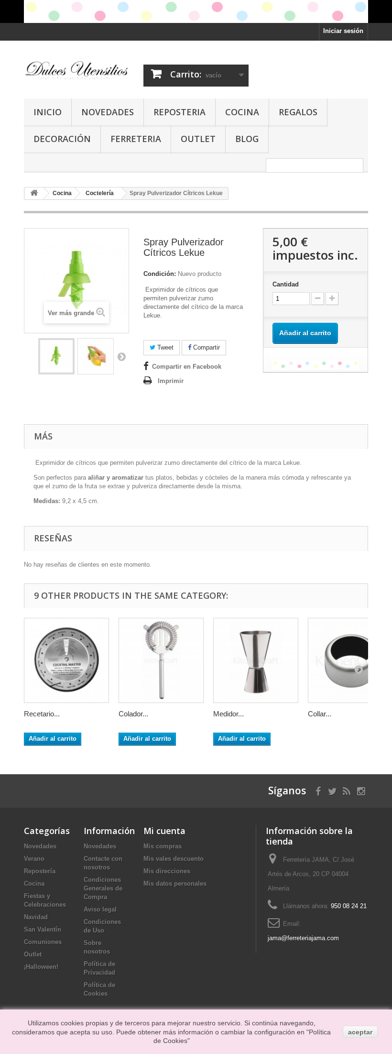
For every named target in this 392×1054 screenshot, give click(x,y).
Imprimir (171, 380)
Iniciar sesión (343, 30)
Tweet (164, 347)
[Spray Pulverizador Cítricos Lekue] (56, 356)
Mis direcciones (166, 871)
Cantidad (285, 284)
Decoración (62, 138)
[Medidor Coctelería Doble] (255, 660)
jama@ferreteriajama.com (303, 938)
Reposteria (179, 112)
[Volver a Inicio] (34, 193)
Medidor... (228, 714)
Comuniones (43, 941)
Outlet (198, 138)
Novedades (107, 112)
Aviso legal (100, 909)
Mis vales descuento (173, 858)
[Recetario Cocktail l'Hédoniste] (66, 660)
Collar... (319, 714)
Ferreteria (135, 138)
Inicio (47, 112)
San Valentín (42, 929)
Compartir (205, 347)
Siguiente (121, 356)
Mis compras (162, 846)
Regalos (298, 112)
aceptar (360, 1032)
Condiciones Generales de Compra (103, 888)
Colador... (133, 714)
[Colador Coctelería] (161, 660)
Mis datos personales (175, 883)
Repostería (39, 871)
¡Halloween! (41, 966)
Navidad (36, 917)
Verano (34, 858)
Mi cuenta (164, 830)
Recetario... (42, 714)
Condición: (159, 273)
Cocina (242, 112)
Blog (247, 138)
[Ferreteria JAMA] (76, 70)
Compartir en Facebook (186, 366)
